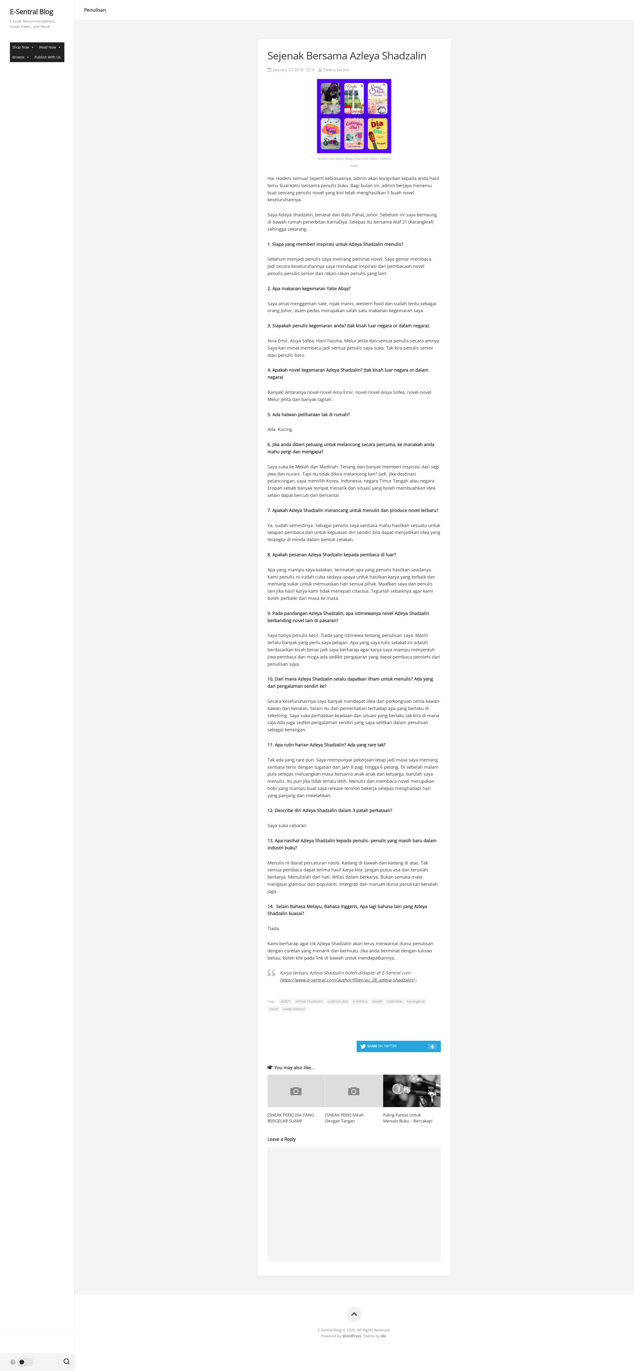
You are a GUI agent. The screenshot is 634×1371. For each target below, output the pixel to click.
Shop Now (20, 47)
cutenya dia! (338, 1001)
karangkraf (416, 1001)
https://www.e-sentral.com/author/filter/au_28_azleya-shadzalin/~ (348, 980)
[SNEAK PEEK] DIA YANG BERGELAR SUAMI (290, 1118)
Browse (18, 57)
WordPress (352, 1335)
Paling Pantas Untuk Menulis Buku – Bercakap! (407, 1118)
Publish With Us (47, 57)
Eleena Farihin (336, 70)
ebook (377, 1001)
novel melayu (294, 1009)
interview (394, 1001)
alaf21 (286, 1001)
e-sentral (360, 1001)
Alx (383, 1335)
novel (273, 1009)
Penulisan (95, 10)
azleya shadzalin (309, 1001)
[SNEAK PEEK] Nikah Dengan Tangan (344, 1118)
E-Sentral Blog (31, 11)
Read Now (47, 47)
